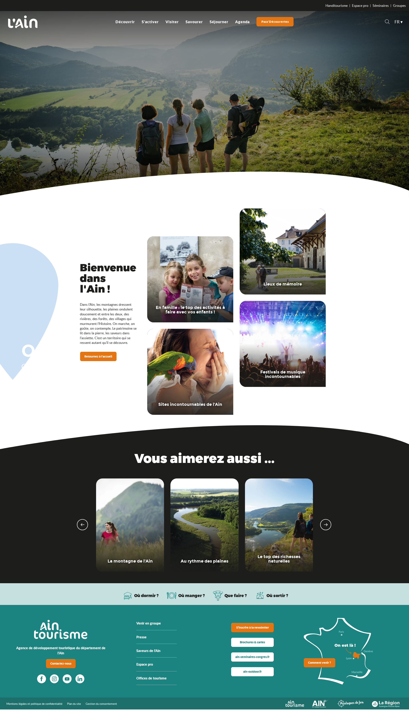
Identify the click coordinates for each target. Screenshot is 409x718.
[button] (387, 22)
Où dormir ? (146, 595)
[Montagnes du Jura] (350, 703)
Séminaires (381, 5)
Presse (141, 637)
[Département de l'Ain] (320, 703)
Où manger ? (191, 595)
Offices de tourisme (151, 678)
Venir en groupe (148, 623)
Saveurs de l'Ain (148, 650)
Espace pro (360, 5)
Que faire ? (236, 595)
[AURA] (385, 703)
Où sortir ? (277, 595)
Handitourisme (336, 5)
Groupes (399, 5)
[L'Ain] (22, 22)
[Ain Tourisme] (295, 703)
